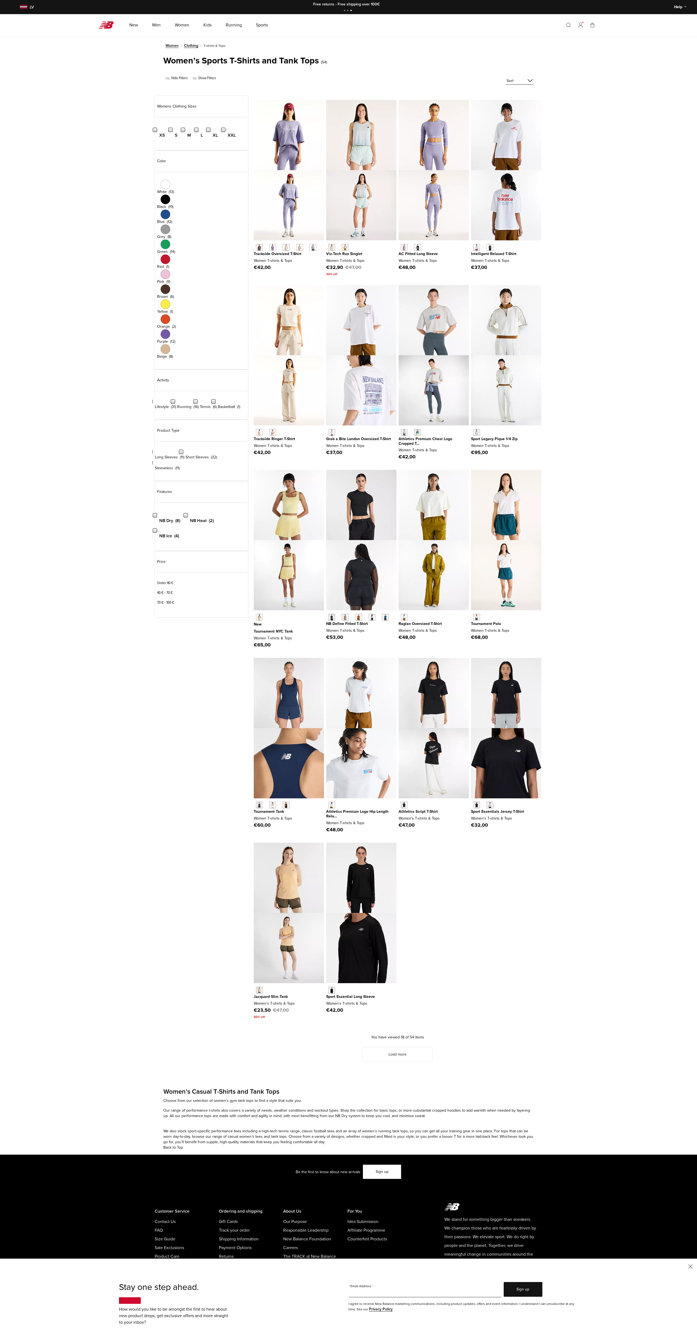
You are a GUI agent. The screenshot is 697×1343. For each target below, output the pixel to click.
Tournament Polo (486, 623)
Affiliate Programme (366, 1230)
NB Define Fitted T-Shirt (347, 623)
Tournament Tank (269, 811)
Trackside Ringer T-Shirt (274, 439)
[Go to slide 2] (348, 11)
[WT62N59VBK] (489, 247)
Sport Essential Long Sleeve (350, 996)
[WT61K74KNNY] (259, 805)
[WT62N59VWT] (476, 247)
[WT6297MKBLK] (259, 247)
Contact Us (165, 1221)
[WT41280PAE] (259, 990)
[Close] (690, 1266)
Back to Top (173, 1147)
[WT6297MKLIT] (286, 247)
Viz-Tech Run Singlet (344, 254)
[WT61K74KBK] (286, 805)
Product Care (167, 1256)
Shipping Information (239, 1239)
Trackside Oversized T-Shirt (277, 254)
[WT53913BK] (404, 805)
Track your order (234, 1230)
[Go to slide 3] (351, 11)
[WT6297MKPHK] (299, 247)
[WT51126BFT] (358, 617)
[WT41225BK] (331, 990)
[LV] (22, 7)
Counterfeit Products (367, 1239)
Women (172, 45)
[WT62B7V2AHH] (331, 805)
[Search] (568, 25)
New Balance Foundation (307, 1239)
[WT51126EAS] (345, 617)
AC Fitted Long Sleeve (418, 254)
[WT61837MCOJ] (331, 247)
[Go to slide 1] (345, 11)
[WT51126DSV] (372, 617)
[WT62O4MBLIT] (259, 432)
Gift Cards (228, 1221)
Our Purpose (295, 1221)
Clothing (191, 45)
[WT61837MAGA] (345, 247)
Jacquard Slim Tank (271, 996)
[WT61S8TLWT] (476, 617)
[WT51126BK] (331, 617)
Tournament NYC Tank (273, 631)
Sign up (382, 1171)
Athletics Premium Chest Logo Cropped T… (425, 441)
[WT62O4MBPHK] (272, 432)
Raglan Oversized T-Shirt (420, 623)
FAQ (159, 1230)
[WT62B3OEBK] (417, 247)
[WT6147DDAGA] (404, 617)
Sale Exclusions (169, 1247)
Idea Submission (362, 1221)
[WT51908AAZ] (417, 432)
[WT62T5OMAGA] (476, 432)
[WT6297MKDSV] (272, 247)
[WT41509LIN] (489, 805)
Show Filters (206, 78)
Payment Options (235, 1247)
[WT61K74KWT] (272, 805)
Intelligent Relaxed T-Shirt (493, 254)
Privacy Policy (381, 1309)
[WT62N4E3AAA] (331, 432)
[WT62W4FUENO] (259, 617)
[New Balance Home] (108, 25)
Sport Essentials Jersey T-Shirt (497, 811)
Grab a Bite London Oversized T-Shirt (358, 439)
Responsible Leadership (306, 1230)
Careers (290, 1247)
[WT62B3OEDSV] (404, 247)
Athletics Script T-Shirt (418, 811)
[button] (580, 25)
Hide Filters (179, 78)
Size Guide (165, 1239)
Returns (226, 1256)
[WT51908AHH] (404, 432)
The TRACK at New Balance (309, 1256)
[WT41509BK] (476, 805)
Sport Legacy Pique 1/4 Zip (494, 439)
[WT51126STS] (385, 617)
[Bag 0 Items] (592, 25)
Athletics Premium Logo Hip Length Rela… (357, 813)
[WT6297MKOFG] (312, 247)
